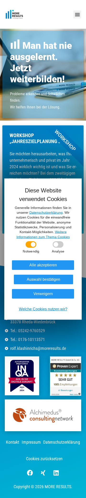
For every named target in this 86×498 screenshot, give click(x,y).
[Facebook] (30, 473)
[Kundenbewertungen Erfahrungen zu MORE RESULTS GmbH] (65, 375)
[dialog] (43, 249)
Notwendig (31, 251)
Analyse (58, 251)
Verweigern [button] (43, 294)
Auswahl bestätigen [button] (43, 279)
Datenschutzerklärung (61, 442)
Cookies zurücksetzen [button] (44, 458)
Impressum (31, 442)
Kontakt (12, 442)
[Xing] (43, 473)
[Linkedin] (56, 473)
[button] (77, 14)
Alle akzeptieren (43, 265)
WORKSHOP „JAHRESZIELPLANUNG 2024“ (40, 138)
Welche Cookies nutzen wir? (43, 309)
